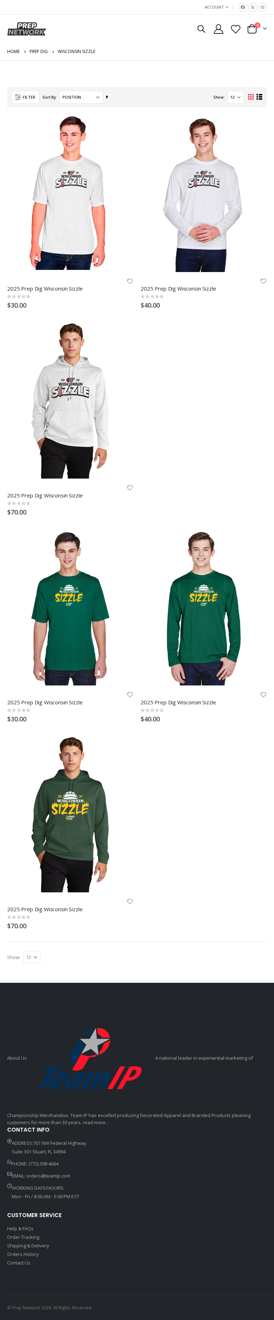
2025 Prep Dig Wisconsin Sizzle (45, 288)
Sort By (49, 97)
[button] (129, 281)
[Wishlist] (235, 29)
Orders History (23, 1254)
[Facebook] (242, 7)
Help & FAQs (20, 1228)
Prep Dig (39, 51)
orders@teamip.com (48, 1176)
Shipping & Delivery (28, 1245)
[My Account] (218, 29)
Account (214, 7)
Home (13, 51)
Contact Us (18, 1262)
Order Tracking (23, 1237)
